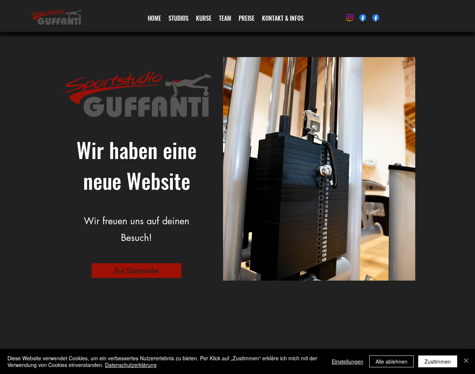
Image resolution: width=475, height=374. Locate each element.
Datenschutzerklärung (131, 364)
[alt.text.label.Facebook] (362, 17)
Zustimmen (438, 361)
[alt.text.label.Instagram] (349, 17)
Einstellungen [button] (347, 361)
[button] (203, 18)
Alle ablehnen (391, 361)
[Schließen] (466, 361)
